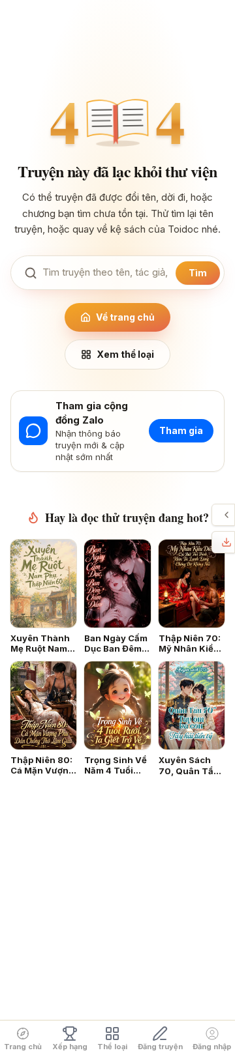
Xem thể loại (125, 354)
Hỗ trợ (215, 514)
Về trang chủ (125, 317)
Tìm (198, 272)
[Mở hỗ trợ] (226, 514)
